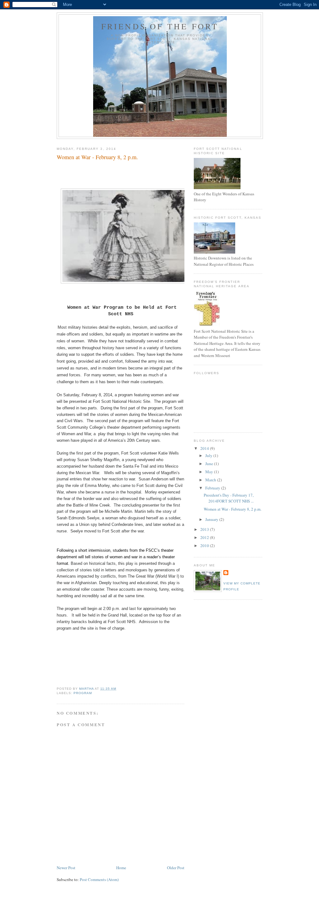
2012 (205, 537)
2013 (205, 529)
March (211, 480)
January (212, 519)
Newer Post (66, 867)
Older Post (175, 867)
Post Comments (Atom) (99, 879)
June (209, 463)
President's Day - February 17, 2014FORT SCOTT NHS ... (229, 498)
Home (121, 867)
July (209, 455)
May (209, 471)
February (213, 488)
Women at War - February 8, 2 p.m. (232, 509)
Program (83, 693)
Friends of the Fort (160, 26)
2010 (205, 545)
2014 (205, 448)
